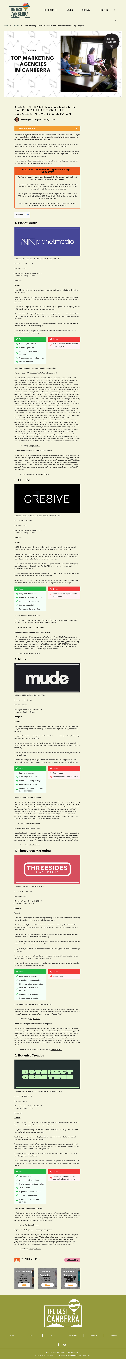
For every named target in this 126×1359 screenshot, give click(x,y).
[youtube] (66, 1344)
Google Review (34, 446)
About (32, 1335)
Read (24, 1285)
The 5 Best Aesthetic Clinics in (45, 1275)
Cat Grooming (24, 1271)
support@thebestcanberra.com (47, 1355)
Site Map (73, 1335)
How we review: (27, 128)
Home (12, 1335)
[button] (115, 10)
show (26, 214)
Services (86, 10)
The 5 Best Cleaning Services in (69, 1275)
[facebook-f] (60, 1344)
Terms (114, 1335)
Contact (53, 1335)
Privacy (93, 1335)
